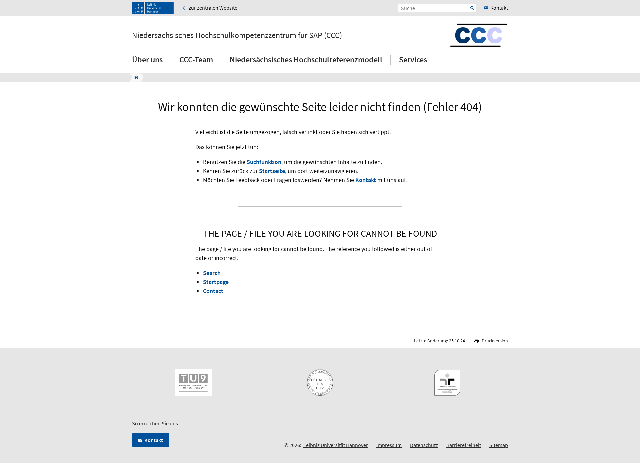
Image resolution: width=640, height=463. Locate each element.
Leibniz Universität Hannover (335, 445)
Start (472, 8)
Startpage (216, 282)
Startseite (272, 171)
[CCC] (134, 77)
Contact (213, 291)
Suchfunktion (264, 162)
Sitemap (498, 445)
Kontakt (365, 180)
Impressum (389, 445)
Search (212, 273)
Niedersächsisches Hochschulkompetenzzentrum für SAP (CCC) (237, 35)
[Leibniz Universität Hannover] (153, 8)
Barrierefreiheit (463, 445)
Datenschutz (424, 445)
